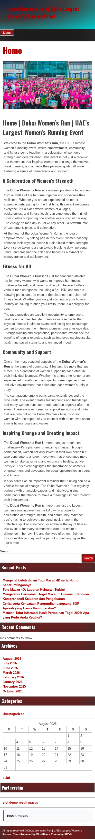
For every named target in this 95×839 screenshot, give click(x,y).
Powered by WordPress (35, 834)
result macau (28, 802)
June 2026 (10, 668)
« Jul (6, 778)
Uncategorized (13, 714)
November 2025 (14, 686)
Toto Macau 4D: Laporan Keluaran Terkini (34, 589)
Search (5, 551)
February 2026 (13, 677)
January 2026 (12, 682)
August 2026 (12, 658)
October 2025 (12, 691)
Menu (7, 32)
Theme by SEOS (61, 834)
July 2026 (10, 663)
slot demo (10, 802)
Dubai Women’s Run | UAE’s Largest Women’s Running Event (43, 12)
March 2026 (11, 672)
